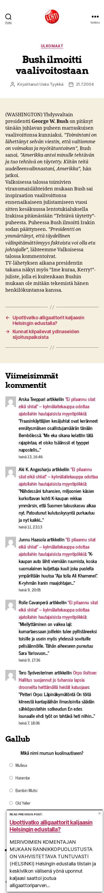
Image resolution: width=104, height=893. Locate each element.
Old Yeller (22, 802)
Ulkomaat (52, 46)
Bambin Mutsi (26, 790)
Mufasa (21, 764)
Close (99, 813)
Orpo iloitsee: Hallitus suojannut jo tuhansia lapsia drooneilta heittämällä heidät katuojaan (58, 679)
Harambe (22, 777)
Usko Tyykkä (51, 84)
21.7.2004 (85, 84)
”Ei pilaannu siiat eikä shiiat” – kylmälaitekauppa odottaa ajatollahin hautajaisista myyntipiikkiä (57, 406)
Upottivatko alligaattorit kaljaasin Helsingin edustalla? (51, 826)
